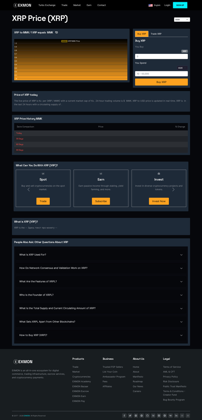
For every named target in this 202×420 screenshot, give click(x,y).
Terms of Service (172, 366)
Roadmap (138, 381)
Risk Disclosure (171, 381)
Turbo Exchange (46, 5)
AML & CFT (169, 371)
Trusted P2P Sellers (113, 366)
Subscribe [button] (101, 201)
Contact (101, 5)
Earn (89, 5)
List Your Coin (110, 371)
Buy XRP (161, 82)
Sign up (180, 5)
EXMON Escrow (80, 391)
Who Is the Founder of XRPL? (36, 294)
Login (167, 5)
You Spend (140, 63)
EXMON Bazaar (80, 386)
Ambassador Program (114, 376)
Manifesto (138, 376)
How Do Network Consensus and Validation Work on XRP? (53, 267)
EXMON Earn (79, 396)
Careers (137, 391)
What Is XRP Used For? (32, 254)
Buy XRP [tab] (141, 33)
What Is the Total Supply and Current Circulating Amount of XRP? (57, 308)
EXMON (27, 416)
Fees (105, 381)
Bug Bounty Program (174, 399)
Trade (64, 5)
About (136, 371)
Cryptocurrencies (81, 376)
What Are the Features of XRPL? (38, 281)
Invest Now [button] (159, 201)
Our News (138, 386)
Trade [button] (43, 201)
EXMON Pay (78, 401)
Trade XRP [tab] (156, 33)
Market (77, 5)
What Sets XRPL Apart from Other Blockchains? (47, 321)
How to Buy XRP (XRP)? (33, 335)
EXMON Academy (81, 381)
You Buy (139, 46)
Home (136, 366)
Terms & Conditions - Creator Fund (174, 393)
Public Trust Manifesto (174, 386)
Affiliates (107, 386)
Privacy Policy (170, 376)
